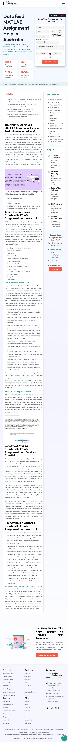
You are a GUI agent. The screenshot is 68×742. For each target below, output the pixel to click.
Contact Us (27, 676)
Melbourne (27, 723)
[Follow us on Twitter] (51, 708)
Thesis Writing (55, 136)
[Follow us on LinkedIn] (59, 708)
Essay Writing (54, 107)
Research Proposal (56, 123)
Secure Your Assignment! (47, 655)
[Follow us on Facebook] (47, 708)
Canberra (27, 714)
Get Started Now (50, 62)
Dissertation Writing (9, 692)
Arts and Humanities (9, 711)
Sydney (26, 701)
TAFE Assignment (56, 110)
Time (58, 33)
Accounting (6, 720)
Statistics (6, 723)
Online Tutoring (55, 102)
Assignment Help (8, 673)
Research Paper (55, 134)
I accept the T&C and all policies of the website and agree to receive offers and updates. (50, 56)
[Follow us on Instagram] (55, 708)
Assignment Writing (56, 100)
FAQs (26, 683)
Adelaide (27, 707)
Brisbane (27, 711)
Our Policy (27, 680)
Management (7, 701)
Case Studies (28, 686)
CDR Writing (54, 126)
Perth (26, 704)
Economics (6, 714)
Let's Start (55, 269)
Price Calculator (29, 692)
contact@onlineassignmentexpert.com (56, 697)
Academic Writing (56, 105)
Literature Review (56, 142)
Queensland (28, 720)
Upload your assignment (42, 39)
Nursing (5, 707)
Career (26, 695)
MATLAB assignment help (20, 586)
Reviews (27, 689)
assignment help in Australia (17, 383)
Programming (7, 717)
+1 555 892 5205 (53, 693)
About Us (27, 673)
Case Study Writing (56, 139)
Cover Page (7, 689)
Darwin (26, 717)
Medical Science (8, 704)
